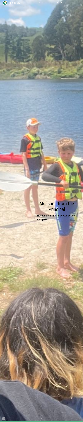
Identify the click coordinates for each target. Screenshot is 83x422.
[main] (56, 211)
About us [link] (49, 3)
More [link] (73, 3)
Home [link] (40, 3)
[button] (80, 2)
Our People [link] (61, 3)
